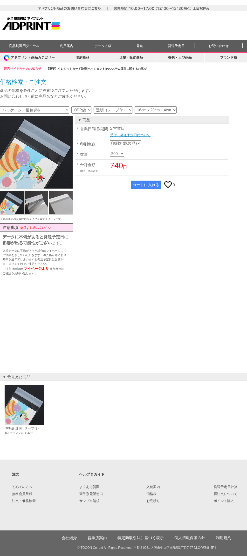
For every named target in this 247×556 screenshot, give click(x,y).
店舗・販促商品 (131, 57)
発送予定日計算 (225, 487)
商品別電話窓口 (91, 494)
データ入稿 (103, 46)
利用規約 (223, 538)
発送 (139, 46)
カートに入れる (145, 185)
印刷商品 (82, 57)
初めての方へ (22, 487)
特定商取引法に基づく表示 (140, 538)
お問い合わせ (218, 46)
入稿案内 (153, 487)
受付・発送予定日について (130, 135)
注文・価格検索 (24, 501)
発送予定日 (176, 46)
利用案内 (66, 46)
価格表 (151, 494)
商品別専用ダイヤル (24, 46)
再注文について (225, 494)
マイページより (36, 268)
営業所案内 (97, 538)
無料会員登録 (22, 494)
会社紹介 (69, 538)
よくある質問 (89, 487)
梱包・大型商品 (180, 57)
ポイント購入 (224, 501)
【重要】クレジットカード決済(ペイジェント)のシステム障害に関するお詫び (96, 68)
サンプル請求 (89, 501)
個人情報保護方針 (189, 538)
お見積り (153, 501)
